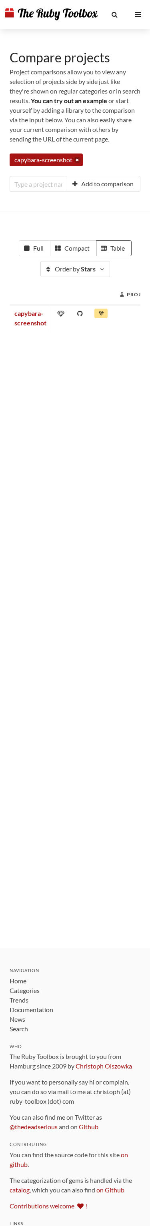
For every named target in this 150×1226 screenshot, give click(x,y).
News (17, 1019)
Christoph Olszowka (104, 1066)
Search (19, 1029)
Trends (19, 1000)
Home (18, 981)
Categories (25, 990)
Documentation (31, 1009)
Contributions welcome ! (48, 1206)
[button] (114, 14)
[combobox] (38, 184)
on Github (110, 1190)
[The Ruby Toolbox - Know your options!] (51, 14)
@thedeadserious (34, 1126)
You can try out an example (69, 100)
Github (88, 1126)
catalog (20, 1190)
